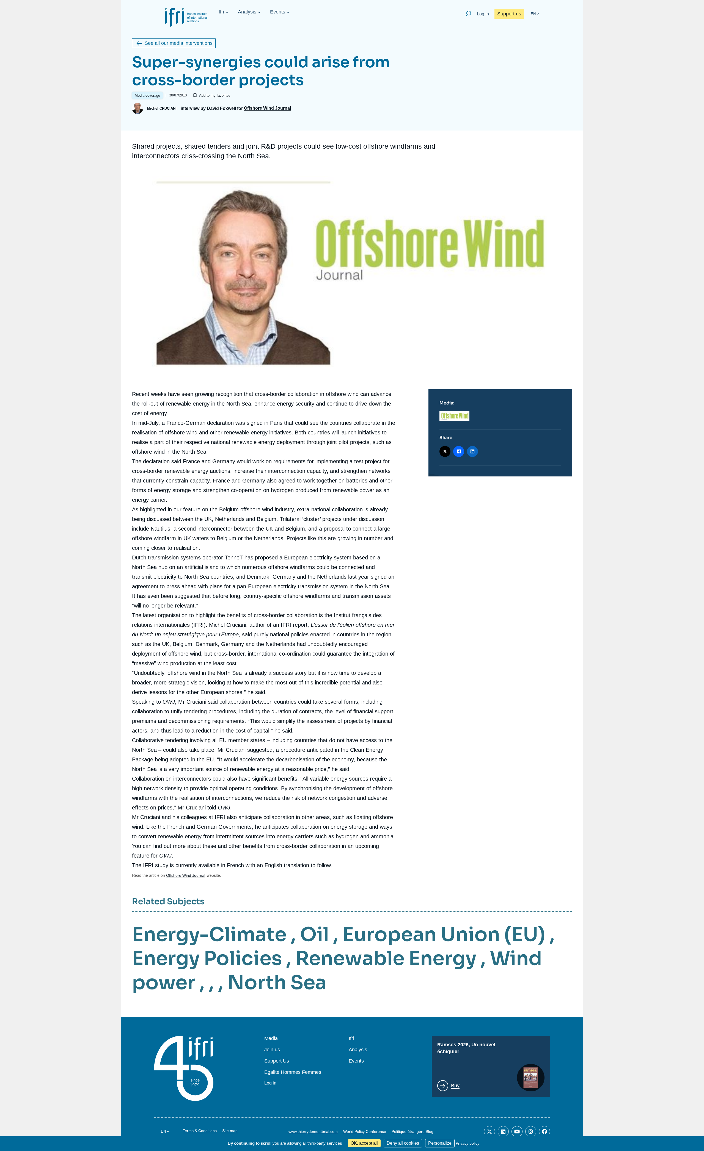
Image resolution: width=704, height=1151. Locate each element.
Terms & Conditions (200, 1130)
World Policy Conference (364, 1131)
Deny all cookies (403, 1143)
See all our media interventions (179, 43)
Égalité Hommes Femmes (292, 1072)
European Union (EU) (443, 934)
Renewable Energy (385, 958)
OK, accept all (364, 1143)
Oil (314, 934)
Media (271, 1038)
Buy (455, 1085)
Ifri (221, 12)
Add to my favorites (214, 95)
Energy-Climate (209, 934)
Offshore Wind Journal (267, 108)
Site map (230, 1130)
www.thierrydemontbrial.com (313, 1131)
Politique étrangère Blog (412, 1131)
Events (277, 12)
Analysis (247, 12)
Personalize (440, 1143)
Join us (272, 1049)
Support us (509, 13)
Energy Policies (207, 958)
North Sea (276, 982)
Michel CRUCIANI (162, 108)
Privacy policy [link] (467, 1143)
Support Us (276, 1061)
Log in (483, 14)
